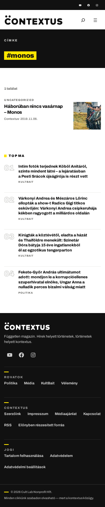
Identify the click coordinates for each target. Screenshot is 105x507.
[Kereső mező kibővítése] (83, 20)
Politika (25, 292)
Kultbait (26, 181)
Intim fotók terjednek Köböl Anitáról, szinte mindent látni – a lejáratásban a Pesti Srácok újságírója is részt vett (53, 171)
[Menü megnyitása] (95, 20)
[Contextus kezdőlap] (33, 20)
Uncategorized (19, 99)
